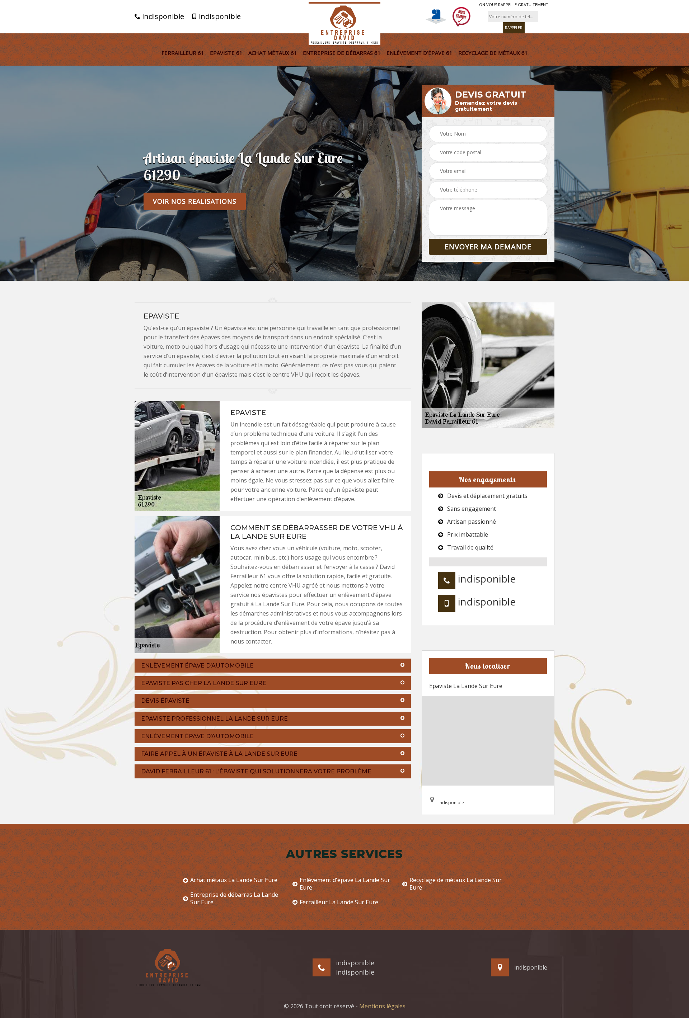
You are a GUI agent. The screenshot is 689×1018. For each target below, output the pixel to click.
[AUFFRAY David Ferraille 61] (344, 23)
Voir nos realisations (194, 201)
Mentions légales (382, 1006)
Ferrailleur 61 (182, 53)
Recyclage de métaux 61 (493, 53)
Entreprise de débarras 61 (342, 53)
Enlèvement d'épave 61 (419, 53)
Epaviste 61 (226, 53)
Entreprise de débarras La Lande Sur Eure (234, 898)
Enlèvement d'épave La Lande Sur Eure (345, 883)
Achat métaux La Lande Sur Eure (233, 880)
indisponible (162, 16)
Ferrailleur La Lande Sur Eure (339, 902)
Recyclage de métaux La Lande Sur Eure (455, 883)
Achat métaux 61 (272, 53)
